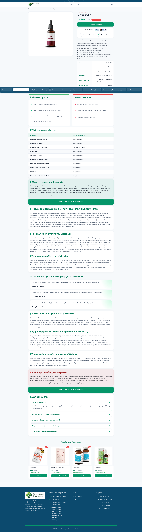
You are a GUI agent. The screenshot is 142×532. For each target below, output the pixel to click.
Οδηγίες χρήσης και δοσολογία (40, 90)
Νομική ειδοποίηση (103, 496)
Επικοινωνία (71, 4)
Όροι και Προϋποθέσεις (105, 499)
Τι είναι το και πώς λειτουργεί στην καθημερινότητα (66, 90)
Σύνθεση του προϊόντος (21, 90)
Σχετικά (79, 4)
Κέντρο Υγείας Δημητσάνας (35, 9)
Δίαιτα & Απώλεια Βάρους (50, 9)
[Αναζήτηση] (112, 4)
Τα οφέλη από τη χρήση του (92, 90)
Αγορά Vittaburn (96, 24)
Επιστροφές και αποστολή (105, 508)
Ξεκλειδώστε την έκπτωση (71, 202)
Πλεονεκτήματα (6, 90)
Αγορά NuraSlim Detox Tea (60, 476)
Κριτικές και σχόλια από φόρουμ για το (114, 90)
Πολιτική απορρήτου (104, 502)
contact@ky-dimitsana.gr (59, 496)
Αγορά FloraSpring (82, 476)
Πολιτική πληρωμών (104, 505)
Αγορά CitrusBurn (38, 476)
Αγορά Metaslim (103, 476)
